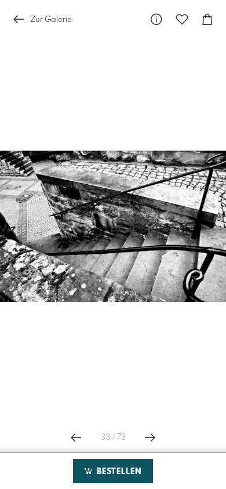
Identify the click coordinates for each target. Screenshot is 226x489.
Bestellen (117, 472)
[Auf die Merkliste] (182, 19)
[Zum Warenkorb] (207, 19)
